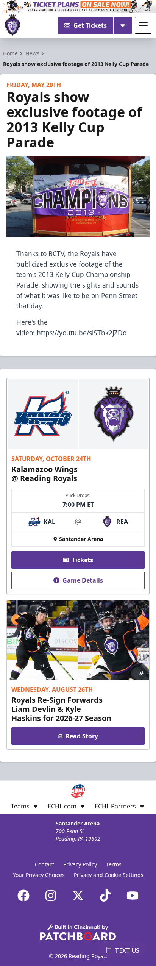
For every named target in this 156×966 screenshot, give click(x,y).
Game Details (82, 580)
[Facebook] (23, 895)
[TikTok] (105, 895)
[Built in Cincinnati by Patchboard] (78, 932)
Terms (114, 864)
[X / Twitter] (78, 895)
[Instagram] (50, 895)
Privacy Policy (80, 864)
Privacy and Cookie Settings (109, 874)
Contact (44, 864)
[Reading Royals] (12, 25)
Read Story (82, 736)
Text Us (127, 950)
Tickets (82, 560)
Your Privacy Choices (39, 874)
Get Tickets (90, 25)
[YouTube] (132, 895)
